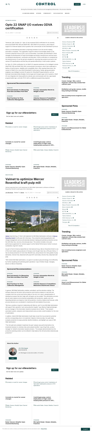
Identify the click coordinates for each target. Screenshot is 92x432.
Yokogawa (65, 67)
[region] (46, 429)
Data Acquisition (58, 13)
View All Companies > (74, 71)
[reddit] (34, 37)
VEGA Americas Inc (67, 63)
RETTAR (64, 57)
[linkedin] (29, 37)
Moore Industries (66, 52)
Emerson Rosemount (67, 42)
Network (38, 13)
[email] (36, 37)
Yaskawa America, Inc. (68, 65)
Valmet (22, 192)
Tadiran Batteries (66, 61)
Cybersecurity (47, 13)
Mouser (64, 55)
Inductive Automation (67, 46)
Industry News (9, 174)
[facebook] (27, 37)
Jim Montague (9, 192)
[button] (6, 4)
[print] (57, 37)
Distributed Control (10, 20)
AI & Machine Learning (28, 13)
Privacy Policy (44, 428)
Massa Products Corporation (69, 50)
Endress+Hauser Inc (67, 44)
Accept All (85, 429)
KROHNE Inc (65, 48)
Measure (67, 13)
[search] (9, 4)
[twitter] (32, 37)
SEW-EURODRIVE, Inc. (68, 59)
